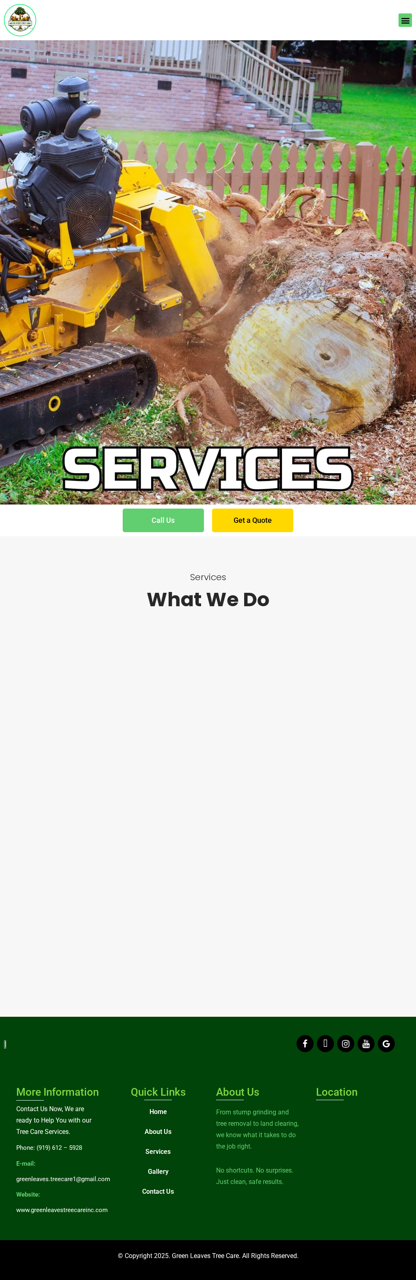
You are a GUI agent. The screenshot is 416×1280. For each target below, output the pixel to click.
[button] (405, 20)
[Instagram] (345, 1043)
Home (158, 1112)
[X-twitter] (325, 1043)
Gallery (158, 1171)
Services (158, 1151)
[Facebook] (305, 1043)
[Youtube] (366, 1043)
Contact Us (158, 1191)
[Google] (386, 1043)
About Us (158, 1132)
